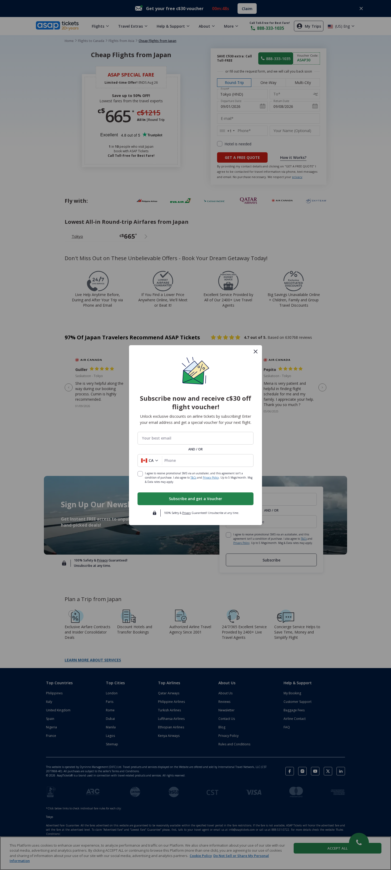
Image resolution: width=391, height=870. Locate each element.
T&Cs (193, 477)
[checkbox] (140, 473)
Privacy (186, 513)
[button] (150, 460)
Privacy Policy (211, 477)
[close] (255, 351)
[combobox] (195, 438)
